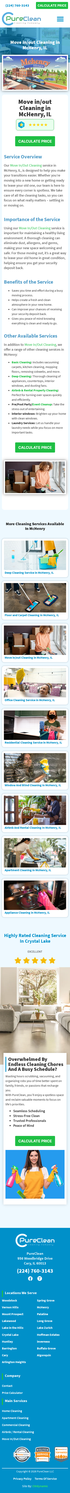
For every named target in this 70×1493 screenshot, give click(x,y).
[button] (60, 18)
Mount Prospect (12, 1314)
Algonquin (44, 1355)
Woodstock (9, 1300)
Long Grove (44, 1321)
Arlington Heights (14, 1362)
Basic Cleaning (21, 362)
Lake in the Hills (12, 1328)
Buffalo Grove (46, 1348)
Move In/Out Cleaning (26, 165)
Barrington (9, 1348)
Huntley (7, 1341)
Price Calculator (12, 1393)
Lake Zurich (44, 1328)
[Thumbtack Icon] (39, 1278)
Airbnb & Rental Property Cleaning (35, 390)
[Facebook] (30, 1278)
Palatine (42, 1314)
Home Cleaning (12, 1411)
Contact (7, 1386)
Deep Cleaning (21, 376)
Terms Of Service (46, 1479)
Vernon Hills (10, 1307)
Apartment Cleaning (15, 1418)
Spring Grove (45, 1300)
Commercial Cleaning (16, 1425)
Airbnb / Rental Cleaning (18, 1432)
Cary (5, 1355)
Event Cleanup (42, 404)
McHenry (43, 1307)
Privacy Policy (22, 1479)
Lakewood (9, 1321)
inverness (43, 1341)
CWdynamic (40, 1486)
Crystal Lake (10, 1335)
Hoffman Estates (48, 1335)
